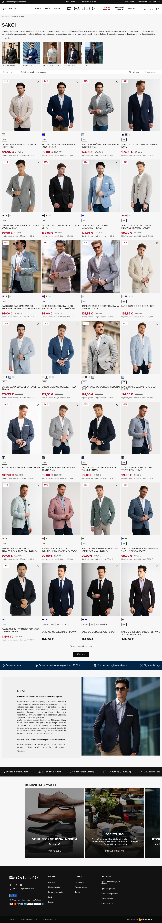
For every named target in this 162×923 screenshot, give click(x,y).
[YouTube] (21, 884)
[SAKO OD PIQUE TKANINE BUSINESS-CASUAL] (21, 589)
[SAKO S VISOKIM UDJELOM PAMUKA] (61, 428)
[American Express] (25, 904)
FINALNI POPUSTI (106, 8)
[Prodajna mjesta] (10, 8)
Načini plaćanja (53, 887)
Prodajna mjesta (81, 887)
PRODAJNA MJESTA (119, 8)
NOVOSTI (132, 8)
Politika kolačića (107, 903)
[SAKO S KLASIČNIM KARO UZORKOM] (101, 105)
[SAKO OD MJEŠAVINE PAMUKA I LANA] (61, 105)
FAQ (50, 897)
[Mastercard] (15, 904)
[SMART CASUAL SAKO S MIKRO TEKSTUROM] (140, 428)
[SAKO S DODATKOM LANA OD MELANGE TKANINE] (140, 186)
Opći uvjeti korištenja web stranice (110, 883)
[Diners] (22, 904)
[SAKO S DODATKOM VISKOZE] (21, 428)
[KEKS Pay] (43, 904)
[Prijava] (145, 8)
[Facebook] (11, 884)
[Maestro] (18, 904)
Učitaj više (81, 654)
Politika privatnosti (107, 899)
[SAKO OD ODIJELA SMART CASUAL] (140, 105)
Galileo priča (79, 882)
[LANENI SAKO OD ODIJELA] (140, 266)
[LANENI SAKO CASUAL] (140, 347)
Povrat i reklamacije (55, 892)
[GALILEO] (81, 9)
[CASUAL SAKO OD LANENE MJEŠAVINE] (101, 186)
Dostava (51, 882)
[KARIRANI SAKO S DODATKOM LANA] (101, 266)
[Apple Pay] (37, 904)
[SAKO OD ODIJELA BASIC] (61, 589)
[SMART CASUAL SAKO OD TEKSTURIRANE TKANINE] (21, 508)
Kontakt (51, 902)
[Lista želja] (151, 8)
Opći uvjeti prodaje (108, 889)
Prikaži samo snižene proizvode (33, 72)
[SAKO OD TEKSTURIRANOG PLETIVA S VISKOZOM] (140, 589)
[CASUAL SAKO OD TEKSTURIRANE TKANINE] (101, 428)
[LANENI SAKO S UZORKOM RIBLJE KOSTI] (21, 105)
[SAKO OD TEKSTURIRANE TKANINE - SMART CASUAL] (101, 508)
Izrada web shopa (132, 919)
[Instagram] (16, 884)
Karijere (77, 892)
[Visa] (11, 904)
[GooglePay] (30, 904)
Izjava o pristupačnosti (109, 894)
